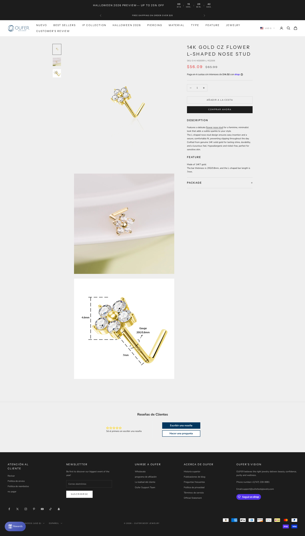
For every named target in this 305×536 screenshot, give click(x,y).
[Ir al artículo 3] (56, 73)
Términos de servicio (194, 492)
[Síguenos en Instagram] (25, 509)
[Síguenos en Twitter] (17, 509)
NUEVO (41, 25)
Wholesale (140, 471)
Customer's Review (53, 30)
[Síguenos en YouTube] (42, 509)
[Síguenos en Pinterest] (34, 509)
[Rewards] (15, 526)
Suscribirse (79, 494)
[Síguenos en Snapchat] (58, 509)
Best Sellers (64, 25)
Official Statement (193, 497)
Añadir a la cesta (220, 100)
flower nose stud (214, 127)
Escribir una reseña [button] (181, 425)
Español (54, 523)
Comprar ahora (219, 109)
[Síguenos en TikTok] (50, 509)
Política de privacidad (194, 487)
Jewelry (233, 25)
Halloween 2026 (127, 25)
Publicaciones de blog (194, 476)
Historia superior (192, 471)
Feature (213, 25)
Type (195, 25)
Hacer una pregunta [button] (181, 433)
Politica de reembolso (18, 486)
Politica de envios (16, 481)
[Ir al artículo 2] (56, 61)
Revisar (11, 475)
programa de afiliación (146, 476)
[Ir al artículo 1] (56, 49)
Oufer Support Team (145, 487)
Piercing (154, 25)
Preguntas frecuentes (194, 482)
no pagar (12, 491)
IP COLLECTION (94, 25)
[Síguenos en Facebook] (9, 509)
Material (176, 25)
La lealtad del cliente (145, 482)
